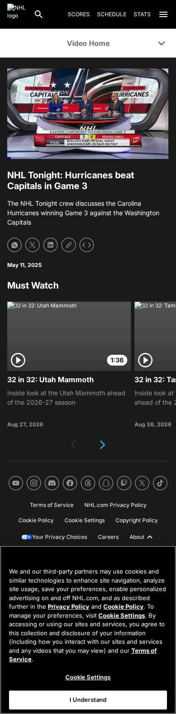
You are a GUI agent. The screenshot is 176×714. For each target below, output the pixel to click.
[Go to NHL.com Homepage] (16, 14)
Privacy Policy (68, 606)
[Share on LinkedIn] (50, 245)
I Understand (88, 699)
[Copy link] (68, 245)
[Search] (38, 14)
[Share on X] (32, 245)
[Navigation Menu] (163, 14)
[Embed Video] (86, 245)
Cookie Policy (123, 606)
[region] (88, 630)
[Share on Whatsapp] (14, 245)
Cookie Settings (121, 615)
